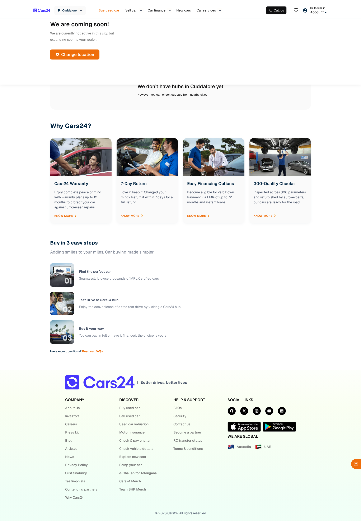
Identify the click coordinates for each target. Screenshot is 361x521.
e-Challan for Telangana (138, 473)
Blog (68, 440)
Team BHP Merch (132, 489)
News (69, 457)
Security (179, 416)
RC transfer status (187, 440)
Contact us (182, 424)
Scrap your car (130, 465)
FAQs (177, 408)
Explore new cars (132, 457)
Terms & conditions (188, 448)
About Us (72, 408)
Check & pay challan (135, 440)
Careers (71, 424)
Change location (77, 54)
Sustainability (76, 473)
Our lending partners (81, 489)
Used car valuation (134, 424)
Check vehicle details (136, 448)
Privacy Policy (76, 465)
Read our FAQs (92, 351)
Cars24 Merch (130, 481)
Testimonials (75, 481)
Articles (71, 448)
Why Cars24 (74, 497)
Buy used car (129, 408)
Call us (279, 10)
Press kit (72, 432)
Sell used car (129, 416)
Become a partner (187, 432)
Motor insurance (132, 432)
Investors (72, 416)
